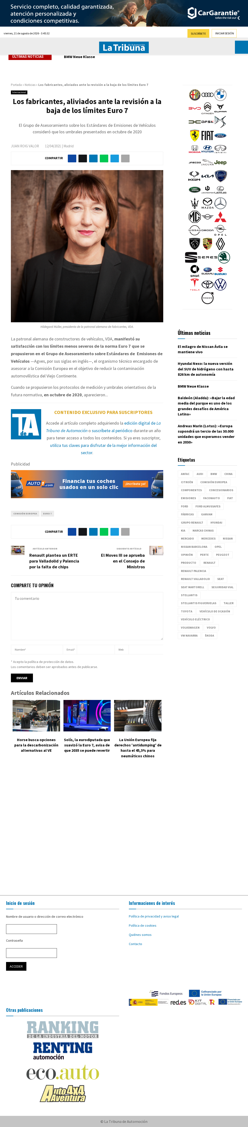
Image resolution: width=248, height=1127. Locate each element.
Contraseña (14, 940)
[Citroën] (208, 113)
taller (228, 603)
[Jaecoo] (195, 167)
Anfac (185, 474)
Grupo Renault (192, 522)
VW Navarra (189, 635)
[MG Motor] (195, 221)
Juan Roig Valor (25, 146)
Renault (209, 562)
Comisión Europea (25, 513)
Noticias (30, 85)
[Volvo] (208, 303)
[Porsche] (208, 249)
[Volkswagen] (220, 289)
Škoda (209, 635)
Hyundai (216, 522)
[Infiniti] (220, 154)
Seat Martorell (192, 587)
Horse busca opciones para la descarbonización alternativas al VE (36, 745)
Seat (220, 579)
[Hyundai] (208, 154)
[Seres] (207, 262)
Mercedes (208, 538)
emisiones (188, 498)
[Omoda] (208, 235)
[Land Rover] (195, 194)
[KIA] (207, 181)
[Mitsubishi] (220, 221)
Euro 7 (47, 513)
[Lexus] (220, 194)
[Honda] (195, 154)
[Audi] (208, 100)
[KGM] (194, 181)
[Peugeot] (195, 249)
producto (188, 562)
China (228, 474)
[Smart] (195, 276)
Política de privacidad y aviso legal (154, 916)
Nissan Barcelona (194, 546)
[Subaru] (208, 276)
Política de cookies (142, 925)
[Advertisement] (124, 828)
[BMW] (220, 100)
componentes (191, 490)
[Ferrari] (195, 140)
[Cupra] (220, 113)
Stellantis (189, 595)
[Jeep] (220, 167)
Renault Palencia (193, 571)
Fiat (230, 498)
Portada (16, 85)
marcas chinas (203, 530)
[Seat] (191, 262)
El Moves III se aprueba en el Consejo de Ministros (123, 561)
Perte (204, 554)
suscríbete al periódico (112, 430)
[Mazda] (208, 208)
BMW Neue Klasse (79, 56)
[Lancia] (221, 181)
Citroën (187, 482)
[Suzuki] (220, 276)
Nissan (228, 538)
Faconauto (211, 498)
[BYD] (195, 113)
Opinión (187, 554)
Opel (218, 546)
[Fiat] (208, 140)
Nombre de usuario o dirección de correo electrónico (44, 916)
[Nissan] (195, 235)
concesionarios (221, 490)
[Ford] (220, 140)
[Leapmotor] (208, 194)
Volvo (211, 627)
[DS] (220, 127)
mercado (187, 538)
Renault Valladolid (195, 579)
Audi (200, 474)
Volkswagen (190, 627)
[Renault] (220, 249)
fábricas (187, 514)
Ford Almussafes (207, 506)
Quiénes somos (140, 934)
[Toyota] (208, 289)
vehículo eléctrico (195, 619)
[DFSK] (208, 127)
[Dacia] (195, 127)
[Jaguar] (208, 167)
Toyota (186, 611)
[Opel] (220, 235)
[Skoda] (224, 262)
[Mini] (208, 221)
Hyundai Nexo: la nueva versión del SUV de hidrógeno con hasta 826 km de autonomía (205, 369)
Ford (184, 506)
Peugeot (222, 554)
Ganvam (206, 514)
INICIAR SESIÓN (224, 33)
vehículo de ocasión (215, 611)
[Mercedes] (220, 208)
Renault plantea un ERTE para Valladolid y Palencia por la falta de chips (54, 561)
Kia (183, 530)
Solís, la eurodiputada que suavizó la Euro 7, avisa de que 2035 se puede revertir (87, 745)
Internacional (19, 92)
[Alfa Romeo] (195, 100)
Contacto (135, 944)
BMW (213, 474)
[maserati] (195, 208)
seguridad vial (222, 587)
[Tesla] (195, 289)
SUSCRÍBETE (198, 33)
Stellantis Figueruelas (198, 603)
